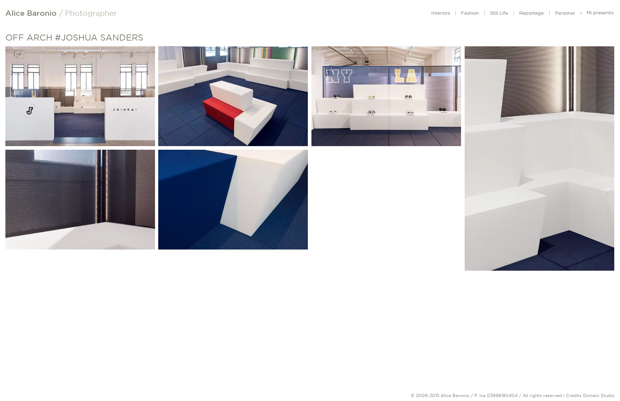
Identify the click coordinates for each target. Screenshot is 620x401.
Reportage (531, 13)
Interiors (440, 13)
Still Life (499, 13)
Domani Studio (599, 395)
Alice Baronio (61, 13)
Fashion (470, 13)
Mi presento (600, 12)
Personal (565, 13)
